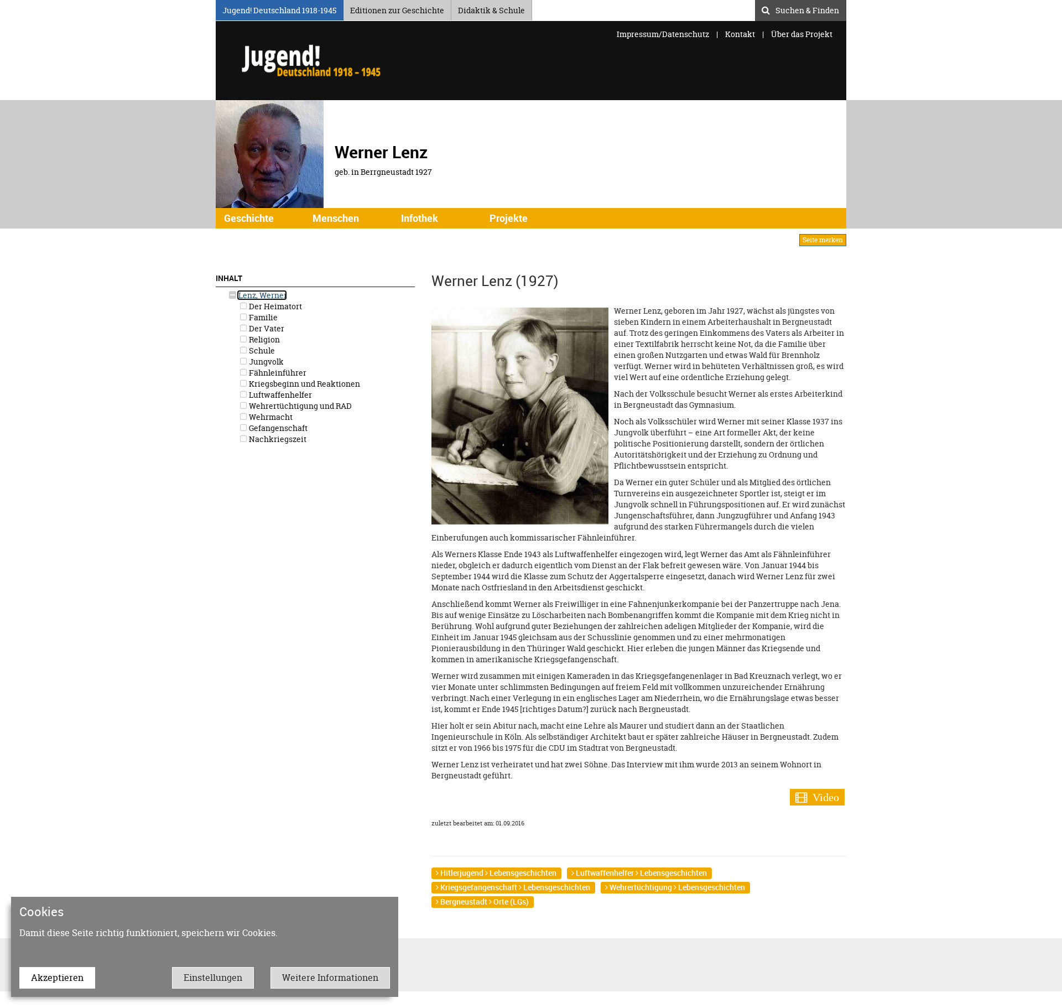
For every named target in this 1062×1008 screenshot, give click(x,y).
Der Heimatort (274, 306)
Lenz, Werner (262, 295)
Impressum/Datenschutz (664, 34)
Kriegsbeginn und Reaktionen (303, 383)
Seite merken (823, 240)
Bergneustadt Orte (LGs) (484, 901)
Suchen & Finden (807, 9)
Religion (263, 339)
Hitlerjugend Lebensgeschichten (497, 872)
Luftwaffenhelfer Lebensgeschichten (640, 872)
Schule (261, 350)
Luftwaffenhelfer (279, 394)
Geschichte (249, 218)
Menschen (336, 218)
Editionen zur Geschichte (397, 8)
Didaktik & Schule (491, 8)
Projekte (509, 218)
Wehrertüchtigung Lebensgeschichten (676, 887)
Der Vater (265, 328)
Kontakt (740, 34)
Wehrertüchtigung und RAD (299, 406)
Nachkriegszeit (276, 439)
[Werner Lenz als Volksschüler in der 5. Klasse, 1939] (519, 415)
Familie (262, 317)
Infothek (419, 218)
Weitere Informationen (330, 977)
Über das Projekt (801, 34)
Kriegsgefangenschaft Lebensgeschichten (514, 887)
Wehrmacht (270, 417)
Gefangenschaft (277, 428)
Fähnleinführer (276, 372)
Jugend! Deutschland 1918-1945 (279, 8)
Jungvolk (265, 361)
